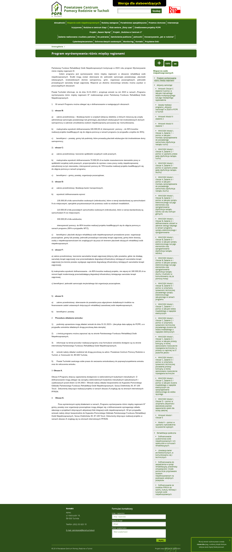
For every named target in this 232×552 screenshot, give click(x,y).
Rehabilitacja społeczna (166, 433)
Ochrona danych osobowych (108, 41)
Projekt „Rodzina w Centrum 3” (127, 32)
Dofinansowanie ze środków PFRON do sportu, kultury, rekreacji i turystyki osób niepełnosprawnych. (165, 490)
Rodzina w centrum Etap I (95, 27)
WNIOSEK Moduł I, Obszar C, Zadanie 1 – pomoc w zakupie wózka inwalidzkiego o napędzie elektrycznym (165, 309)
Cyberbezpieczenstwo (83, 41)
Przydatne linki (152, 41)
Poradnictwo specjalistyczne (133, 22)
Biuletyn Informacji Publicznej (174, 9)
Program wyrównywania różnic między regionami (165, 79)
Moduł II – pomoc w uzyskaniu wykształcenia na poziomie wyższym (165, 424)
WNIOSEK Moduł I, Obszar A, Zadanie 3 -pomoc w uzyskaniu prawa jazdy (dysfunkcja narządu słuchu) (166, 168)
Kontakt (139, 41)
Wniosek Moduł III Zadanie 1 (164, 124)
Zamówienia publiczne (121, 37)
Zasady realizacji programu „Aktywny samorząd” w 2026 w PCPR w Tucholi (166, 108)
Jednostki (137, 37)
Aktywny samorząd (164, 85)
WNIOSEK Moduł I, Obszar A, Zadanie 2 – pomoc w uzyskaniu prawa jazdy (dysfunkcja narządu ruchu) (166, 154)
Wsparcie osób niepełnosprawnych (83, 22)
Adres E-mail (117, 520)
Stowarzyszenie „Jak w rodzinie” (159, 37)
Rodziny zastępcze (110, 22)
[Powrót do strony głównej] (57, 16)
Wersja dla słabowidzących (139, 3)
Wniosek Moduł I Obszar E (163, 416)
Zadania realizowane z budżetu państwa (76, 37)
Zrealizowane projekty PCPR (148, 27)
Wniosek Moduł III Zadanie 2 (164, 117)
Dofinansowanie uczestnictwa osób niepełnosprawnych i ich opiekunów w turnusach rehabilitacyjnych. (165, 441)
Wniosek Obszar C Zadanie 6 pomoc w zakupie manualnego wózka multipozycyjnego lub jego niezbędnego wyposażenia (165, 94)
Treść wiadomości (119, 528)
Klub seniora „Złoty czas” (121, 27)
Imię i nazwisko (118, 513)
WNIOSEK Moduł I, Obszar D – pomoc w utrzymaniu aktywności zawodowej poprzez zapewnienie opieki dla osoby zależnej (164, 405)
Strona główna (57, 46)
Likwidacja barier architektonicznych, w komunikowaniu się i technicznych (164, 454)
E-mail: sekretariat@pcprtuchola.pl (80, 530)
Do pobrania (103, 37)
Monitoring (128, 41)
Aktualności (59, 22)
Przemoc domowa (157, 22)
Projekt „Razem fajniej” (100, 32)
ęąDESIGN (176, 548)
